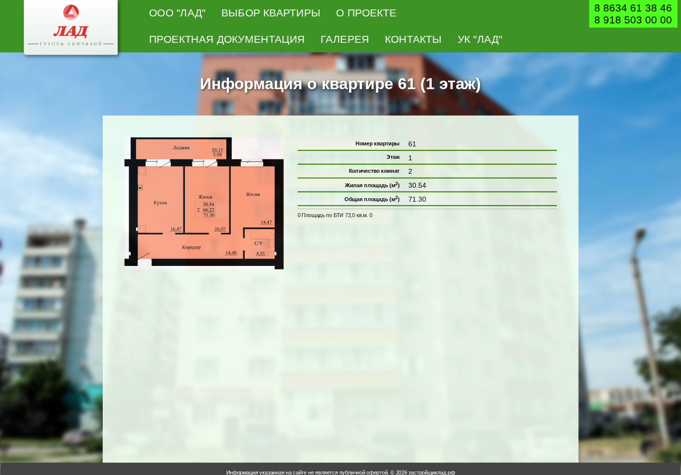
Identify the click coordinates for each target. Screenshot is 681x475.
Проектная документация (227, 39)
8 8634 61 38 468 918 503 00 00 (633, 14)
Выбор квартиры (271, 12)
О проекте (366, 12)
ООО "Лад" (177, 12)
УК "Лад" (480, 39)
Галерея (345, 39)
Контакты (413, 39)
